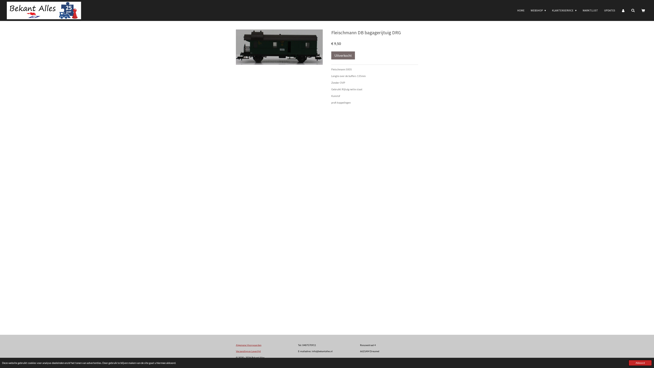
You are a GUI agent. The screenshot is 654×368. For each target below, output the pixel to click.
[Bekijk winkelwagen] (643, 10)
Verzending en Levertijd (248, 351)
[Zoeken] (633, 10)
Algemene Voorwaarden (248, 345)
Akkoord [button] (640, 363)
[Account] (623, 10)
